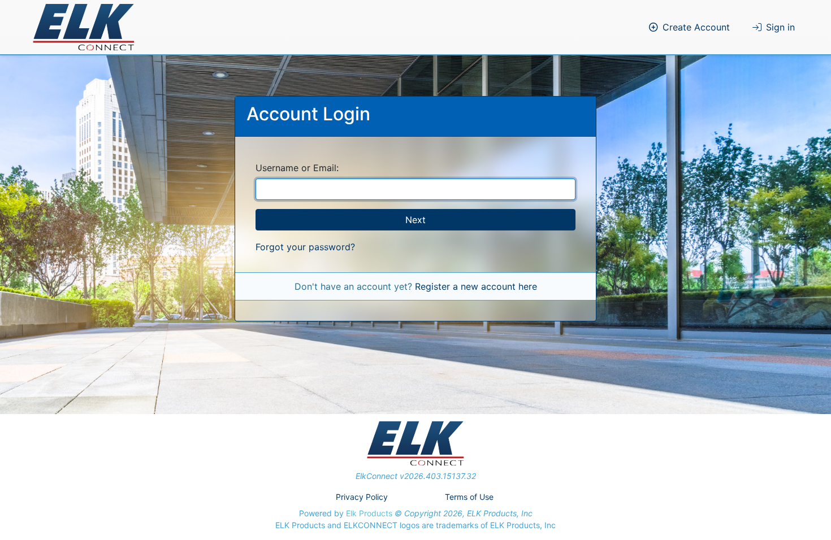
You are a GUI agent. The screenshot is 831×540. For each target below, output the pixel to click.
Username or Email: (297, 167)
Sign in (780, 27)
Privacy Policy (362, 497)
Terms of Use (469, 497)
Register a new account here (476, 286)
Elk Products (369, 513)
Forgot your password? (305, 246)
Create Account (696, 27)
